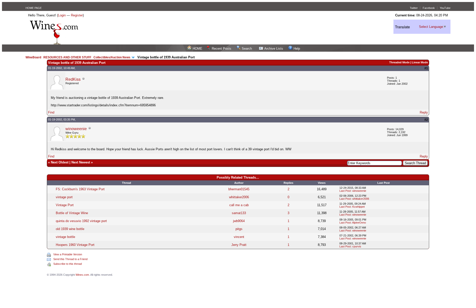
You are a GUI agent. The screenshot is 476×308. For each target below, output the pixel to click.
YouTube (445, 7)
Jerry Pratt (238, 245)
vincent (239, 237)
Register (77, 15)
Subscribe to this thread (67, 263)
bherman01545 (238, 189)
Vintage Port (65, 205)
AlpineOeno (359, 222)
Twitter (414, 7)
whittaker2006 (239, 197)
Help (297, 48)
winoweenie (76, 129)
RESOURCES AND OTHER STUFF (67, 57)
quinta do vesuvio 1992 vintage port (81, 221)
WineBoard (33, 57)
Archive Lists (273, 48)
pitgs (239, 229)
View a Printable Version (67, 254)
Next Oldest (59, 162)
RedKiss (73, 79)
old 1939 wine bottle (70, 229)
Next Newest (80, 162)
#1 (426, 68)
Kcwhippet (358, 206)
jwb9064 (239, 221)
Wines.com (82, 274)
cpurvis (356, 246)
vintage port (64, 197)
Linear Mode (420, 62)
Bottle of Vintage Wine (72, 213)
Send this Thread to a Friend (70, 259)
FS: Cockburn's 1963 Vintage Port (80, 189)
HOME (197, 48)
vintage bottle (65, 237)
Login (62, 15)
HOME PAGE (34, 7)
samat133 (239, 213)
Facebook (429, 7)
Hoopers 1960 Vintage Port (75, 245)
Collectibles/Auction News (112, 57)
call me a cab (239, 205)
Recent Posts (221, 48)
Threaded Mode (399, 62)
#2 (426, 119)
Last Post (345, 190)
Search (247, 48)
